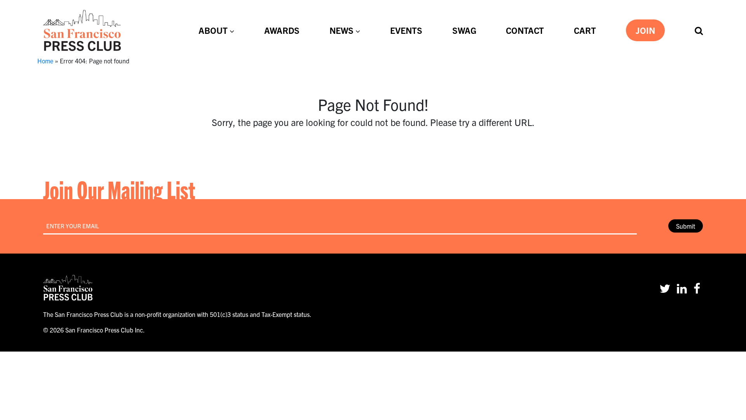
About (213, 29)
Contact (525, 29)
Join (645, 29)
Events (406, 29)
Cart (585, 29)
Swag (464, 29)
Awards (282, 29)
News (341, 29)
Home (45, 61)
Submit (685, 226)
